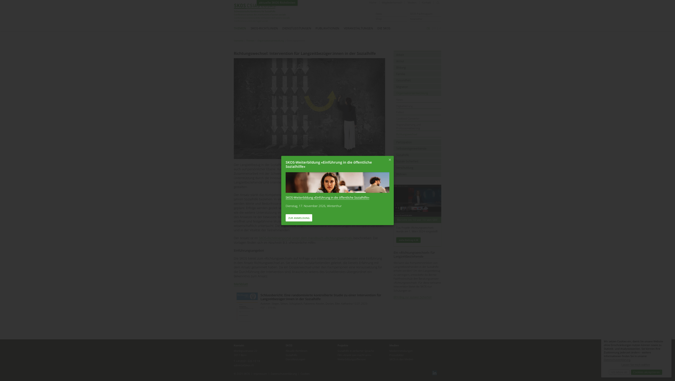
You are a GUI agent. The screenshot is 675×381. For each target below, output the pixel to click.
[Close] (390, 160)
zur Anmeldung (299, 218)
